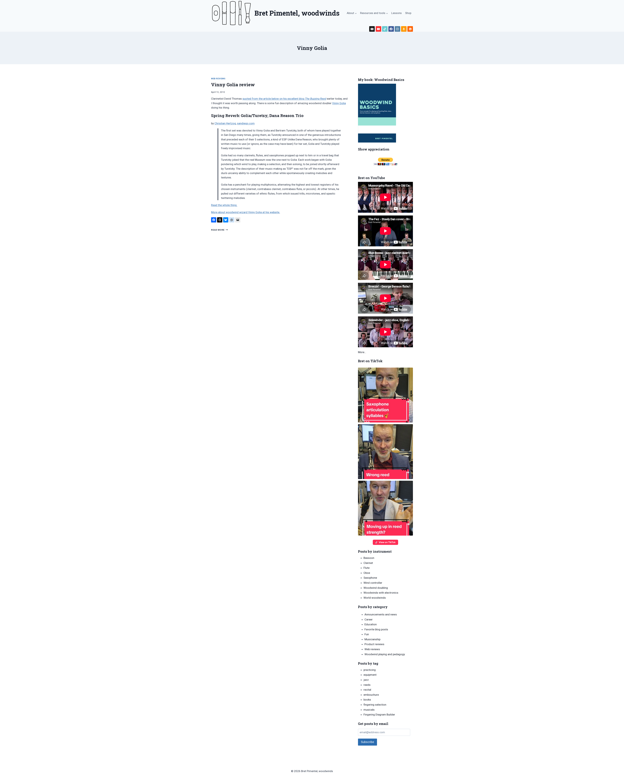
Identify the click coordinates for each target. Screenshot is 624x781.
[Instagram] (397, 29)
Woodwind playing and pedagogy (384, 654)
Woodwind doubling (376, 587)
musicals (369, 709)
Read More (219, 229)
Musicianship (372, 639)
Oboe (367, 572)
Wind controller (373, 582)
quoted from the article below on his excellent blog (284, 98)
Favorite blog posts (376, 629)
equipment (370, 674)
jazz (366, 679)
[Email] (372, 29)
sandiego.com (246, 123)
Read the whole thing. (224, 205)
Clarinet (368, 563)
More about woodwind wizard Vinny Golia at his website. (245, 212)
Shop (408, 13)
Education (370, 624)
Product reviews (374, 644)
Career (368, 619)
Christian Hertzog (225, 123)
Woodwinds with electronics (381, 592)
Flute (367, 567)
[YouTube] (378, 29)
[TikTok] (385, 29)
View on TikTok (387, 542)
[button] (385, 395)
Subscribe (367, 742)
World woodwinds (375, 597)
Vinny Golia (339, 103)
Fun (366, 634)
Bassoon (369, 558)
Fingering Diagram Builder (379, 714)
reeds (367, 684)
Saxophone (370, 577)
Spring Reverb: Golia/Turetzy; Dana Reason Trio (257, 115)
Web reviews (218, 79)
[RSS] (410, 29)
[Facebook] (391, 29)
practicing (370, 669)
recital (367, 689)
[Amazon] (404, 29)
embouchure (371, 694)
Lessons (396, 13)
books (367, 699)
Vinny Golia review (233, 85)
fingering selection (375, 704)
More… (362, 352)
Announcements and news (380, 614)
